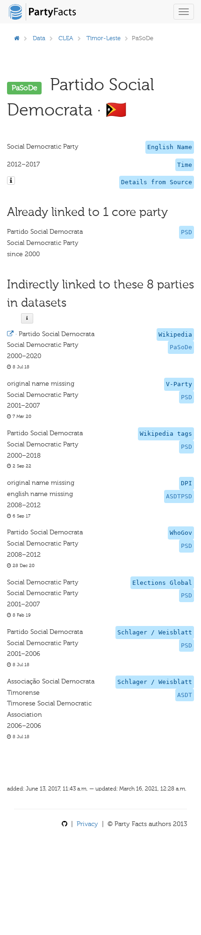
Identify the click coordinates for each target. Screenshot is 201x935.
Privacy (87, 824)
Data (39, 38)
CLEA (65, 38)
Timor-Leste (103, 38)
